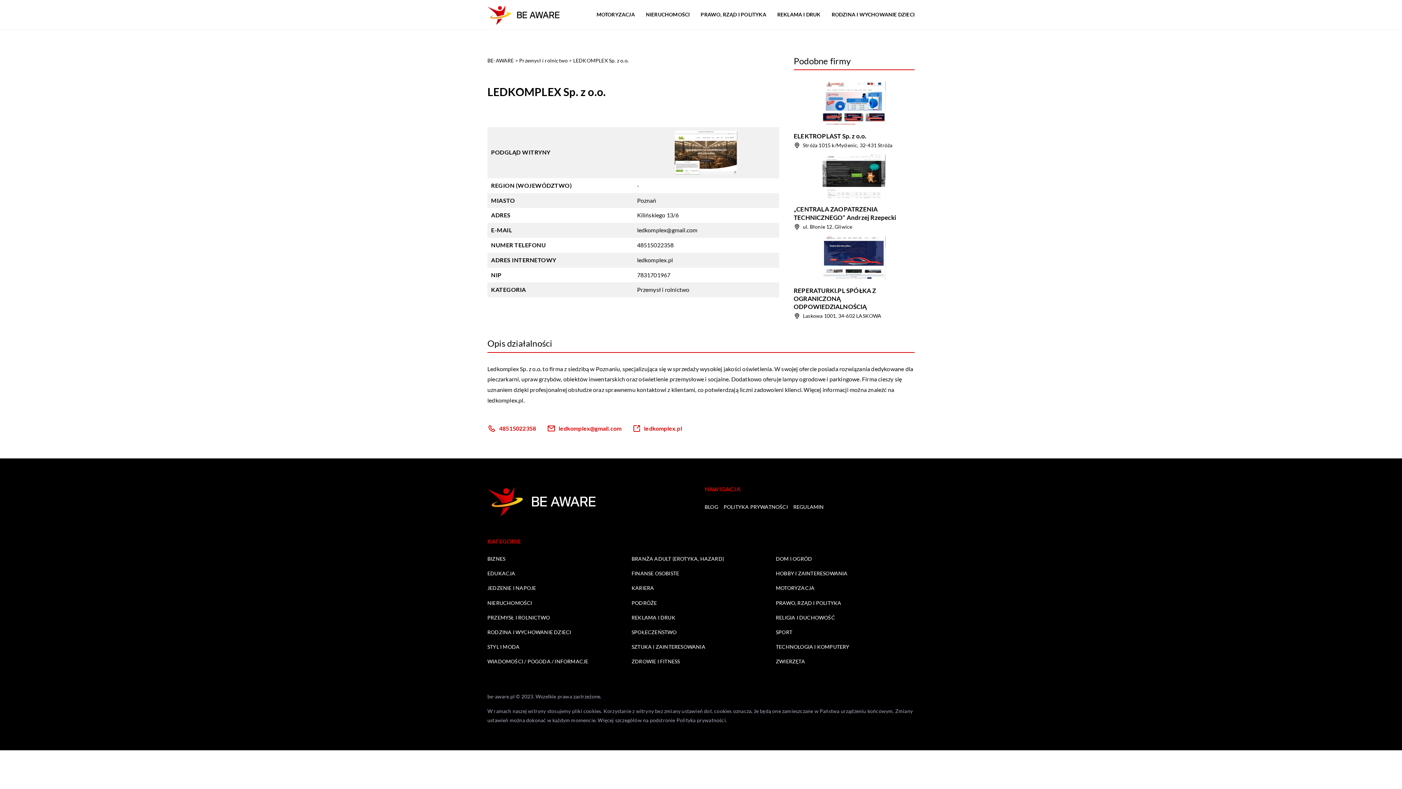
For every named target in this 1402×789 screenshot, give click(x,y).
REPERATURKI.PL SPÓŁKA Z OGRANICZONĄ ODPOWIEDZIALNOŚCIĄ (835, 298)
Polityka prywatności (756, 507)
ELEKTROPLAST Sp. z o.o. (830, 136)
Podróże (644, 603)
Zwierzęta (790, 661)
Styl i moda (503, 647)
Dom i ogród (794, 559)
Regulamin (808, 507)
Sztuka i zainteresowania (668, 647)
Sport (784, 632)
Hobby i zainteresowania (812, 573)
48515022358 (655, 244)
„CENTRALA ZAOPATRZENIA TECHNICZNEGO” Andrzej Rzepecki (845, 213)
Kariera (643, 588)
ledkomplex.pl (505, 400)
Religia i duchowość (805, 617)
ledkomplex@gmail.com (667, 229)
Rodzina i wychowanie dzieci (873, 14)
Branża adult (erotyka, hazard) (678, 559)
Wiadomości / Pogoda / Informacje (537, 661)
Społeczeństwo (654, 632)
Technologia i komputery (813, 647)
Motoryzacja (616, 14)
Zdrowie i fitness (656, 661)
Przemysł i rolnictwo (663, 289)
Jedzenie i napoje (511, 588)
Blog (711, 507)
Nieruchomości (668, 14)
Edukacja (501, 573)
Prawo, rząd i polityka (733, 14)
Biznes (496, 559)
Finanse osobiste (655, 573)
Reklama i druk (799, 14)
